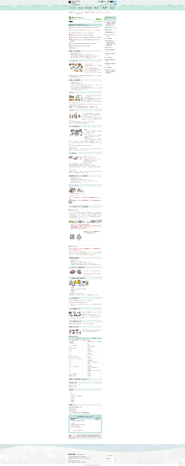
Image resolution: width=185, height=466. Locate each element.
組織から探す (80, 12)
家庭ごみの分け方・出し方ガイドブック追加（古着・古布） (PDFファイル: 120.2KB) (85, 37)
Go (115, 4)
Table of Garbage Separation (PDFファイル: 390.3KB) (80, 45)
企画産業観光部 (87, 12)
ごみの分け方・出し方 (107, 12)
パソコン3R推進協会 (91, 346)
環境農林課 (93, 12)
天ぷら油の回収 (73, 410)
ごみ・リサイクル (99, 12)
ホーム (76, 12)
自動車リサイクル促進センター (93, 367)
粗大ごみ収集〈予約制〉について (76, 407)
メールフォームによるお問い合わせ (77, 430)
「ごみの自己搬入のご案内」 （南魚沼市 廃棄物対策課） (80, 412)
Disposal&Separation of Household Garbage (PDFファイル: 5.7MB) (83, 43)
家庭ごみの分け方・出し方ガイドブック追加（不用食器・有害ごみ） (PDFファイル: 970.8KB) (85, 40)
